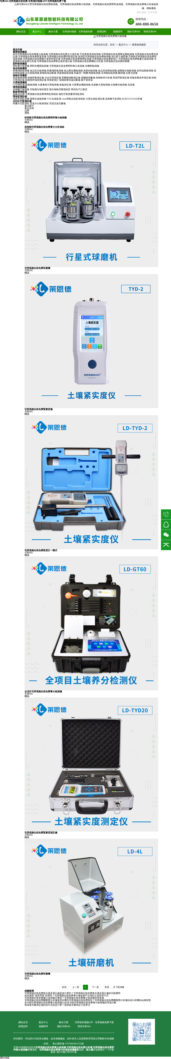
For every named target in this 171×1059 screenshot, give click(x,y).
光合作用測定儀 (53, 77)
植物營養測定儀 (36, 77)
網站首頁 (21, 31)
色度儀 (131, 84)
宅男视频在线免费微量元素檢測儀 (135, 59)
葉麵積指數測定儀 (71, 77)
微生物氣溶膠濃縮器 (59, 89)
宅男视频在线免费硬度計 (105, 59)
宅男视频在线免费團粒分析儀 (88, 61)
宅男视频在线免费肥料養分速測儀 (66, 66)
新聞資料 (101, 31)
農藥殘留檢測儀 (21, 70)
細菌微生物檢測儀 (126, 70)
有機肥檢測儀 (92, 66)
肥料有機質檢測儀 (39, 66)
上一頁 (75, 987)
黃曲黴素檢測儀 (65, 73)
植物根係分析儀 (104, 77)
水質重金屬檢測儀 (81, 84)
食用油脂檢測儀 (145, 70)
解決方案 (53, 31)
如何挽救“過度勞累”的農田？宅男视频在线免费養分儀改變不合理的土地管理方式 (66, 995)
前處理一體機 (81, 73)
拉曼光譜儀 (131, 73)
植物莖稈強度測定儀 (35, 80)
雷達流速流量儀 (57, 103)
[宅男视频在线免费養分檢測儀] (48, 21)
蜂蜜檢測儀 (94, 73)
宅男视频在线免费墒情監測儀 (76, 59)
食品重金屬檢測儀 (73, 70)
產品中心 (37, 31)
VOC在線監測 (54, 99)
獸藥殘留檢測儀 (55, 70)
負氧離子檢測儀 (21, 89)
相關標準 (117, 31)
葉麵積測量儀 (88, 77)
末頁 (107, 987)
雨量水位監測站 (21, 103)
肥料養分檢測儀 (21, 66)
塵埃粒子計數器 (79, 89)
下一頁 (95, 987)
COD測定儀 (19, 84)
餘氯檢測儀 (31, 84)
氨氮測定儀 (65, 84)
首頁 (112, 44)
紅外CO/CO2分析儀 (132, 99)
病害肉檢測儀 (90, 70)
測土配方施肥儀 (119, 56)
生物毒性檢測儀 (119, 84)
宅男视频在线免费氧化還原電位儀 (54, 61)
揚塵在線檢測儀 (38, 99)
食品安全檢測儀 (38, 70)
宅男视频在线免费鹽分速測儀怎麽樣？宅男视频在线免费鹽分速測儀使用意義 (64, 998)
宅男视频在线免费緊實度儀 (32, 56)
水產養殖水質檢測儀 (48, 84)
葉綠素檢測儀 (20, 77)
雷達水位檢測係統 (39, 103)
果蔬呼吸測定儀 (121, 77)
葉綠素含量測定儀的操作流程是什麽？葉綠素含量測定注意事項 (57, 1005)
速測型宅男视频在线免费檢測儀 (94, 56)
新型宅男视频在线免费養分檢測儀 (30, 54)
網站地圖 (141, 12)
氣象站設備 (19, 94)
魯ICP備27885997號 (66, 1052)
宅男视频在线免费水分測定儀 (64, 54)
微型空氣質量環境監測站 (71, 94)
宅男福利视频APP (69, 35)
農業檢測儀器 (139, 44)
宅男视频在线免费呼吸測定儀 (62, 56)
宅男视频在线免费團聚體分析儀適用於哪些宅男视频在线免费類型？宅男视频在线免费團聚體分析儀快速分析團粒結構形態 (88, 1000)
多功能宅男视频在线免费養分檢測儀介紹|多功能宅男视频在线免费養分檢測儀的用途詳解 (70, 1002)
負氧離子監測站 (113, 99)
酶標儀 (121, 73)
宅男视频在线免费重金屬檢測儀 (117, 54)
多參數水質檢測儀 (100, 84)
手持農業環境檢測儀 (90, 54)
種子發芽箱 (87, 80)
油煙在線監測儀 (21, 99)
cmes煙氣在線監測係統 (73, 99)
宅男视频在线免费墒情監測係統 (41, 94)
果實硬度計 (53, 80)
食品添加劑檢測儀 (107, 70)
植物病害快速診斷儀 (69, 80)
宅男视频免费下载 (85, 35)
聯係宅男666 (150, 31)
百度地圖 (152, 12)
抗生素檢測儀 (32, 73)
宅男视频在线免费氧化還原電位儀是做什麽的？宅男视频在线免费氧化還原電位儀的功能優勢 (72, 993)
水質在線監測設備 (95, 99)
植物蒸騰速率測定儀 (140, 77)
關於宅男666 (133, 31)
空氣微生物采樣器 (39, 89)
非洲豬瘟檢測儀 (109, 73)
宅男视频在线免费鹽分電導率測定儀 (41, 59)
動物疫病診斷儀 (48, 73)
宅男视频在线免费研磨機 (116, 61)
